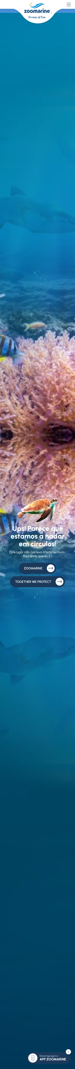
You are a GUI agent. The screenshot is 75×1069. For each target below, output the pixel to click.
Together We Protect (33, 582)
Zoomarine (33, 568)
